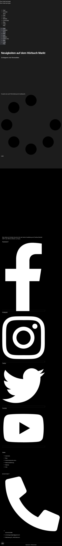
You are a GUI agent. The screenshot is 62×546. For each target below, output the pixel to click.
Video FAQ (4, 24)
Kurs (4, 35)
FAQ (4, 33)
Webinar (5, 37)
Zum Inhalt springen (5, 1)
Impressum (28, 544)
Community (6, 20)
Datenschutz (33, 544)
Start (4, 28)
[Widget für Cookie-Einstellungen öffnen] (2, 543)
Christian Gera (5, 12)
